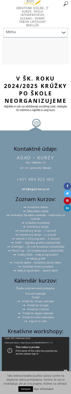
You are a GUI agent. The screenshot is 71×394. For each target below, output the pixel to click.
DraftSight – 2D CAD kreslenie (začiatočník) (37, 246)
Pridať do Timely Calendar (38, 301)
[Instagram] (36, 123)
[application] (35, 356)
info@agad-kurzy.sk (35, 189)
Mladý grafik (37, 258)
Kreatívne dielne (37, 207)
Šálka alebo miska (37, 211)
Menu (11, 31)
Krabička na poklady (37, 222)
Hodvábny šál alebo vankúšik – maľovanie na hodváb (37, 216)
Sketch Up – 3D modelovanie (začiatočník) (38, 250)
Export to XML (38, 321)
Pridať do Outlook (38, 309)
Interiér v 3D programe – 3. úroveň (38, 238)
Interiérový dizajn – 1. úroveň (37, 230)
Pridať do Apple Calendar (38, 313)
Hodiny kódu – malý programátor (37, 254)
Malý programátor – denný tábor (37, 270)
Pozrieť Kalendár (35, 293)
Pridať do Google (38, 305)
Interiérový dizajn (38, 226)
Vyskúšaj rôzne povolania (37, 266)
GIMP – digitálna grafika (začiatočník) (37, 242)
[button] (35, 297)
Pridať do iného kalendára (38, 317)
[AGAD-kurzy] (32, 4)
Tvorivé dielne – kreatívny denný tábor (37, 262)
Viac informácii (44, 389)
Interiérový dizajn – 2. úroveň (37, 234)
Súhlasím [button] (26, 389)
